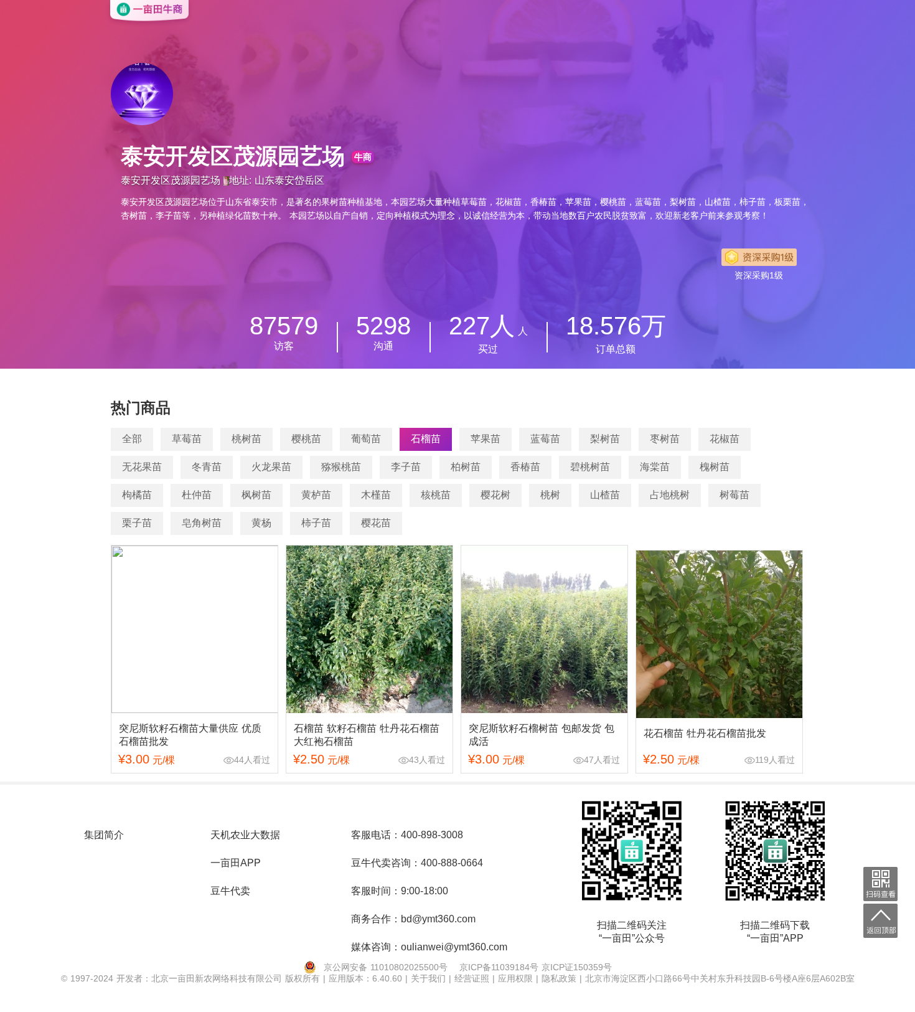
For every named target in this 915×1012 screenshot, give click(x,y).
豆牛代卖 (230, 891)
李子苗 (406, 466)
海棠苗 (655, 466)
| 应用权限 (514, 978)
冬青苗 (207, 466)
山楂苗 (605, 494)
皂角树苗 (202, 523)
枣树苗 (665, 438)
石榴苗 (426, 438)
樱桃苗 (306, 438)
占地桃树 (670, 494)
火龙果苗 (271, 466)
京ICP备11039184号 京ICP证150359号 (535, 967)
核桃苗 (436, 494)
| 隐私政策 (558, 978)
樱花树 (495, 494)
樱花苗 (376, 523)
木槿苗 (376, 494)
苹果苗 (485, 438)
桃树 (550, 494)
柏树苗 (466, 466)
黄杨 (261, 523)
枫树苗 (256, 494)
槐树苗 (715, 466)
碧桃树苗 (590, 466)
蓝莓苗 (545, 438)
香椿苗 (525, 466)
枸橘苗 (137, 494)
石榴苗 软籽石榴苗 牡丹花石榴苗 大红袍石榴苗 (366, 735)
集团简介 (104, 835)
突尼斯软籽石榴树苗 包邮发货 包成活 (541, 735)
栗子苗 (137, 523)
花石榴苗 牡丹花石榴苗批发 (705, 733)
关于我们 (430, 978)
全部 (132, 438)
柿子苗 (316, 523)
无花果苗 (142, 466)
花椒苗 (724, 438)
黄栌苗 (316, 494)
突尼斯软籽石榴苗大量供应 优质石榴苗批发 (190, 735)
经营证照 (473, 978)
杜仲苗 (197, 494)
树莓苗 (734, 494)
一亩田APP (235, 863)
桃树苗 (246, 438)
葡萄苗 (366, 438)
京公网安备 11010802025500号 (386, 967)
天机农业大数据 (245, 835)
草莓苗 (187, 438)
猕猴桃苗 (341, 466)
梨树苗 (605, 438)
